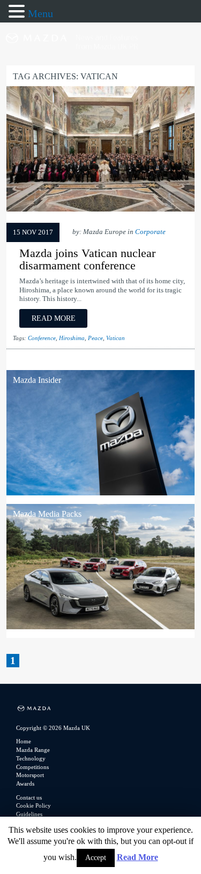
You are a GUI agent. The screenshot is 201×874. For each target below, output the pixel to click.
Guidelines (29, 814)
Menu (40, 13)
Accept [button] (95, 858)
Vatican (115, 338)
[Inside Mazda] (100, 59)
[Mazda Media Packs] (100, 626)
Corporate (150, 232)
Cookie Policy (33, 805)
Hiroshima (72, 338)
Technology (31, 758)
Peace (95, 338)
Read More (137, 857)
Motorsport (30, 775)
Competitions (32, 767)
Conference (42, 338)
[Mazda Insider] (100, 492)
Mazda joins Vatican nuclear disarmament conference (87, 259)
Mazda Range (33, 750)
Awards (25, 783)
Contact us (29, 797)
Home (23, 741)
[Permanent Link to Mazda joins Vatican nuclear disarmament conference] (100, 211)
